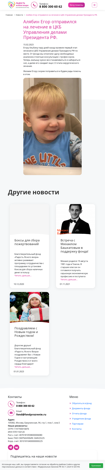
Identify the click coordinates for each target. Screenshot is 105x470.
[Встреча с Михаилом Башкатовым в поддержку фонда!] (75, 219)
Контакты (77, 428)
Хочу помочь (76, 5)
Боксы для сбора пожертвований (27, 242)
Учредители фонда (81, 418)
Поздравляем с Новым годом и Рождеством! (26, 332)
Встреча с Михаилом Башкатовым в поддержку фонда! (74, 245)
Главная (9, 15)
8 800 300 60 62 (50, 6)
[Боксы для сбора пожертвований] (29, 219)
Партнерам (77, 423)
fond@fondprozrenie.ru (31, 414)
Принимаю (96, 465)
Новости (19, 15)
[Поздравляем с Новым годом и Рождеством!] (29, 307)
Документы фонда (81, 408)
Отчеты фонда (79, 413)
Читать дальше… (23, 275)
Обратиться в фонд (82, 403)
